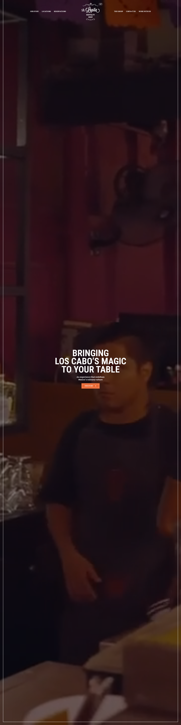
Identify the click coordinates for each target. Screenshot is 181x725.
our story (34, 11)
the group (118, 11)
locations (46, 11)
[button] (60, 11)
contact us (131, 11)
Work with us (145, 11)
